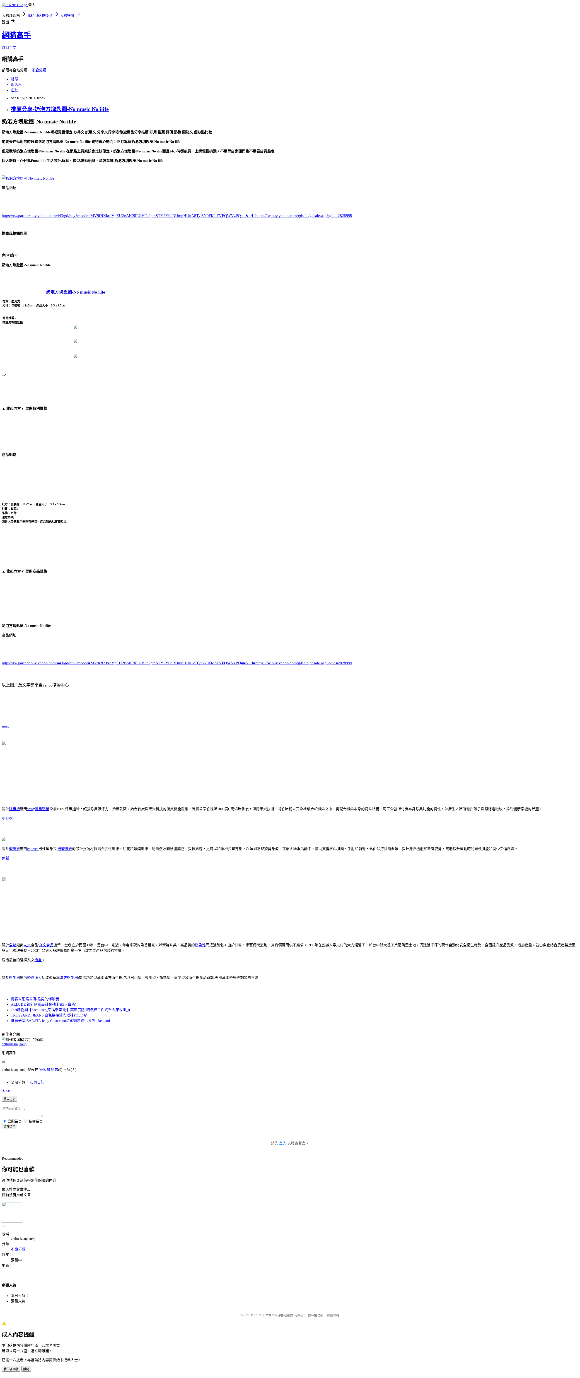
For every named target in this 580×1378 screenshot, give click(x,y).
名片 (14, 90)
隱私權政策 (315, 1315)
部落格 (16, 85)
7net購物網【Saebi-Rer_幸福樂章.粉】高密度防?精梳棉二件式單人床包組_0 (70, 1010)
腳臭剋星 (42, 809)
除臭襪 (14, 809)
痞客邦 (44, 1070)
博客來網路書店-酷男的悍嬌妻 (35, 999)
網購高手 (16, 35)
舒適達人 (34, 978)
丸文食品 (46, 945)
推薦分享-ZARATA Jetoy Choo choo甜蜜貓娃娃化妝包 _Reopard (60, 1021)
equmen (33, 849)
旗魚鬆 (200, 945)
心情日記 (37, 1082)
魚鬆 (5, 858)
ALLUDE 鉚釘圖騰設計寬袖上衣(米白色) (43, 1004)
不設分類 (39, 70)
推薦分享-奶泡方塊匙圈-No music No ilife (60, 109)
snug (5, 726)
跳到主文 (9, 48)
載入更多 (9, 1099)
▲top (6, 1090)
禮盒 (38, 960)
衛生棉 (14, 978)
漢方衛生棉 (69, 978)
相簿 (14, 79)
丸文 (27, 945)
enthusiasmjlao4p (14, 1044)
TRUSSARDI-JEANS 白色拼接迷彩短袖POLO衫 (49, 1015)
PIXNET (256, 1315)
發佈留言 (9, 1126)
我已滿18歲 (11, 1369)
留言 (54, 1070)
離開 (26, 1369)
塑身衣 (7, 818)
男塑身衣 (65, 849)
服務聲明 (333, 1315)
